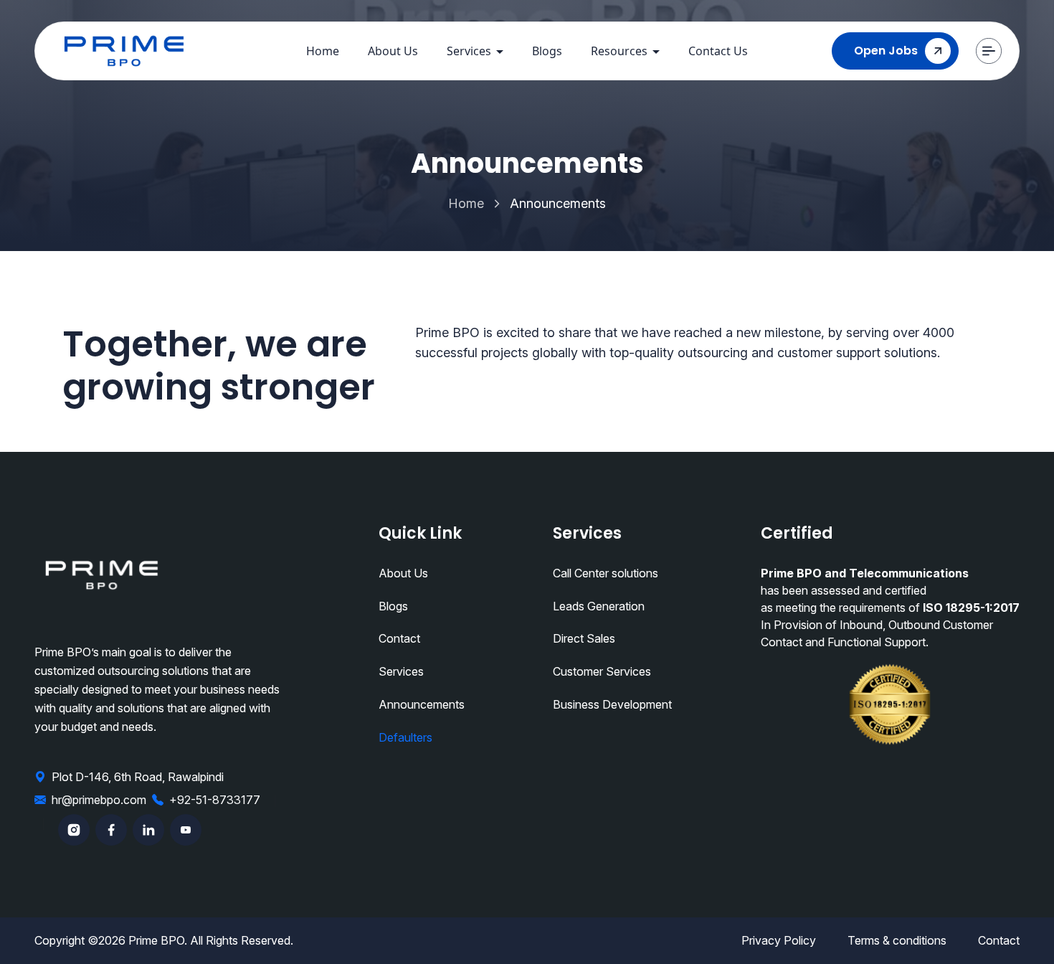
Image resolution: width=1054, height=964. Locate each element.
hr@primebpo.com (99, 800)
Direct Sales (584, 638)
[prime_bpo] (124, 51)
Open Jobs (886, 50)
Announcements (422, 704)
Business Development (612, 704)
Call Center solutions (605, 573)
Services (469, 51)
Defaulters (405, 737)
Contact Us (718, 51)
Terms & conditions (897, 940)
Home (322, 51)
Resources (619, 51)
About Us (393, 51)
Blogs (547, 51)
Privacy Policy (778, 940)
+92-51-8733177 (214, 800)
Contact (399, 638)
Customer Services (602, 671)
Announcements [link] (558, 203)
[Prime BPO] (101, 575)
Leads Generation (599, 606)
